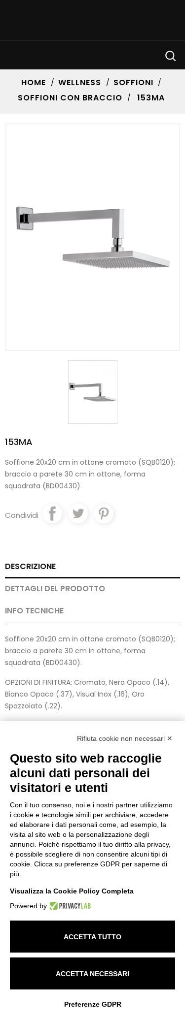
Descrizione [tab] (30, 566)
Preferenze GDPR (92, 1004)
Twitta (78, 513)
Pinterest (103, 513)
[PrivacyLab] (69, 906)
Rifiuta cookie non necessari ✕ (125, 738)
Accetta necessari (92, 974)
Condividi (52, 513)
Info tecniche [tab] (34, 610)
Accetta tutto (92, 937)
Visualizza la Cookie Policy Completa (72, 891)
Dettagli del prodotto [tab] (55, 588)
